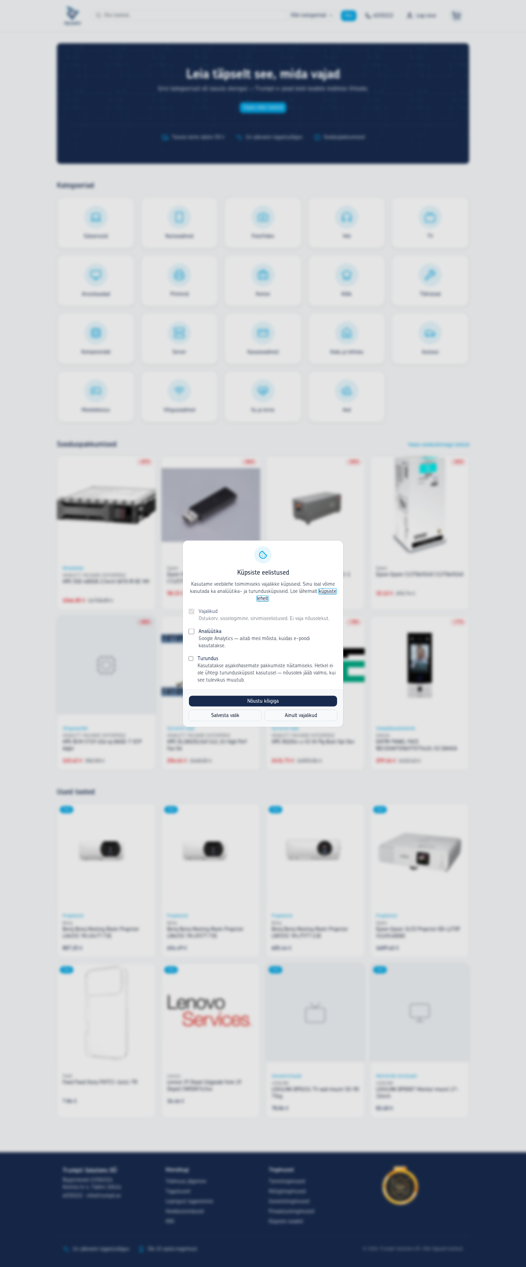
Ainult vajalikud (301, 715)
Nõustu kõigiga (263, 700)
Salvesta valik (225, 715)
